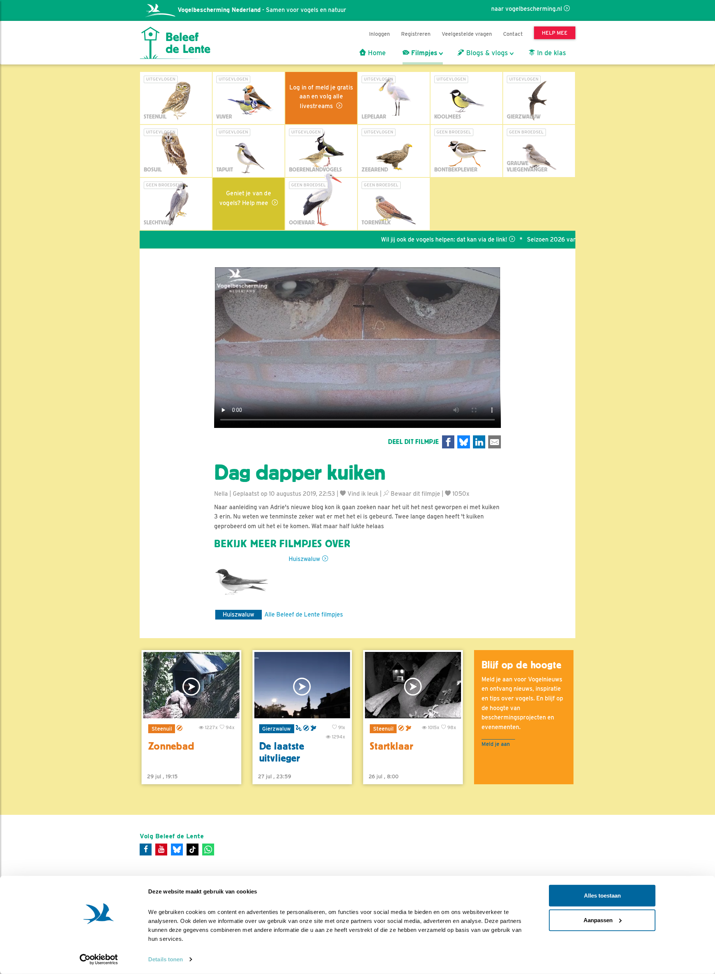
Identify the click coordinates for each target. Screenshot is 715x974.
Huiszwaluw (304, 558)
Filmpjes (423, 53)
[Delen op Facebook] (448, 441)
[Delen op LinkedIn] (479, 441)
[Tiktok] (192, 849)
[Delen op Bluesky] (463, 441)
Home (376, 53)
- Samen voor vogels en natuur (262, 9)
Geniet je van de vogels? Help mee (245, 198)
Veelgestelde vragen (467, 34)
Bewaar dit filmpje (414, 493)
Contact (513, 34)
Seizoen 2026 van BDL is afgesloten (549, 239)
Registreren (415, 34)
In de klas (550, 53)
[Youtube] (161, 849)
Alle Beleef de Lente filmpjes (303, 614)
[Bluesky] (177, 849)
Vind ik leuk (362, 493)
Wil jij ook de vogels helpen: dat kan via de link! (416, 239)
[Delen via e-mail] (494, 441)
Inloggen (379, 34)
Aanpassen (598, 920)
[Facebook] (146, 849)
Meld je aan (496, 744)
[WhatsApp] (208, 849)
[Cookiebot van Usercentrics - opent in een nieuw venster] (98, 959)
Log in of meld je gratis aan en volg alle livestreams (321, 97)
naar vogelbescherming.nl (526, 8)
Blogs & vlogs (486, 53)
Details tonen (165, 959)
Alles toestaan (602, 895)
